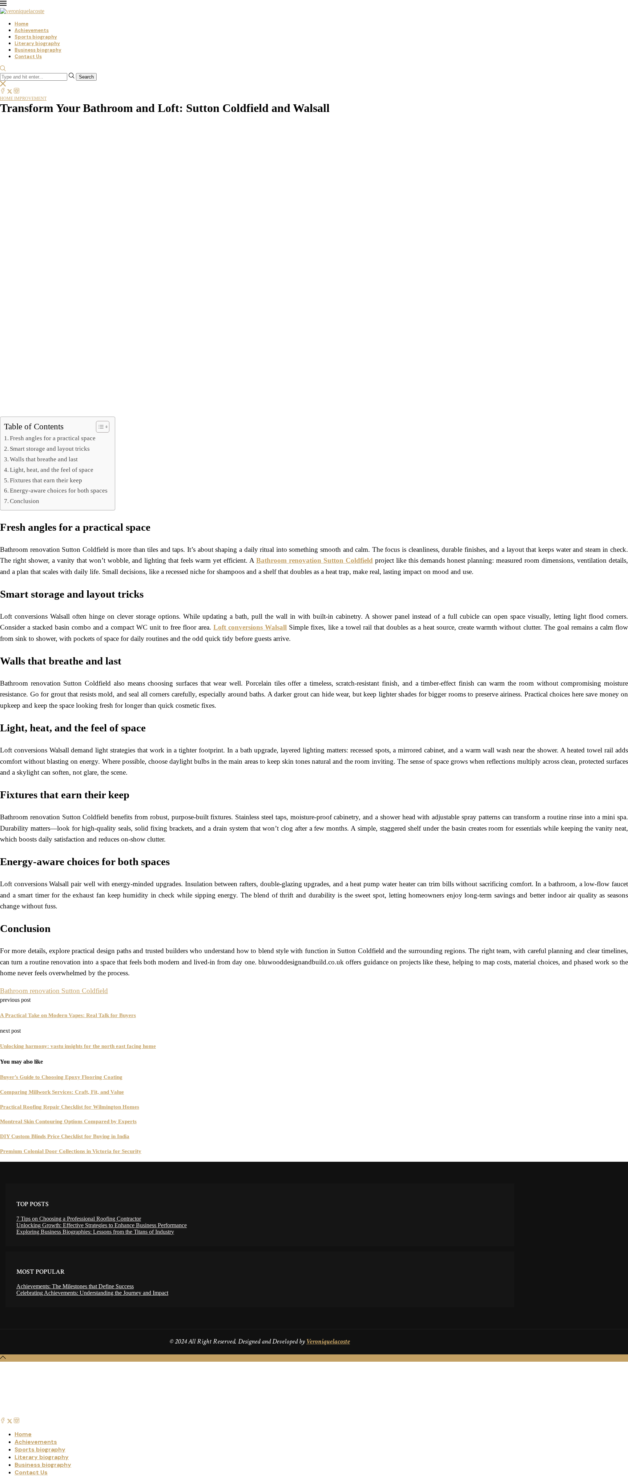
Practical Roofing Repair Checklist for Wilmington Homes (69, 1107)
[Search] (3, 69)
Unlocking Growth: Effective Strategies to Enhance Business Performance (101, 1225)
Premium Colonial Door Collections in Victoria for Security (70, 1151)
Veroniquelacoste (328, 1341)
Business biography (38, 50)
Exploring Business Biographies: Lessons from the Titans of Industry (95, 1232)
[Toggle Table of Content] (99, 427)
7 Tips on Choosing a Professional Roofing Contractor (78, 1219)
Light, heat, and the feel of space (51, 469)
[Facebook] (2, 92)
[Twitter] (9, 92)
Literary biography (37, 43)
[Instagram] (16, 92)
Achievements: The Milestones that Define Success (75, 1286)
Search (86, 77)
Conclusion (24, 501)
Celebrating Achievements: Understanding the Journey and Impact (92, 1293)
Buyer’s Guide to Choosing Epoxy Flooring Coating (61, 1077)
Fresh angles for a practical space (53, 438)
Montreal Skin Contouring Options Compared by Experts (68, 1121)
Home (21, 24)
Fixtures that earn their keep (46, 480)
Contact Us (28, 56)
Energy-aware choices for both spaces (59, 490)
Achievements (32, 30)
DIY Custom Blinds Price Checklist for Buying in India (64, 1136)
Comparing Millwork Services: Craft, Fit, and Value (62, 1092)
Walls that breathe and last (44, 459)
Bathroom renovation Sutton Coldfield (54, 991)
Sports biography (36, 37)
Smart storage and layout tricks (50, 448)
